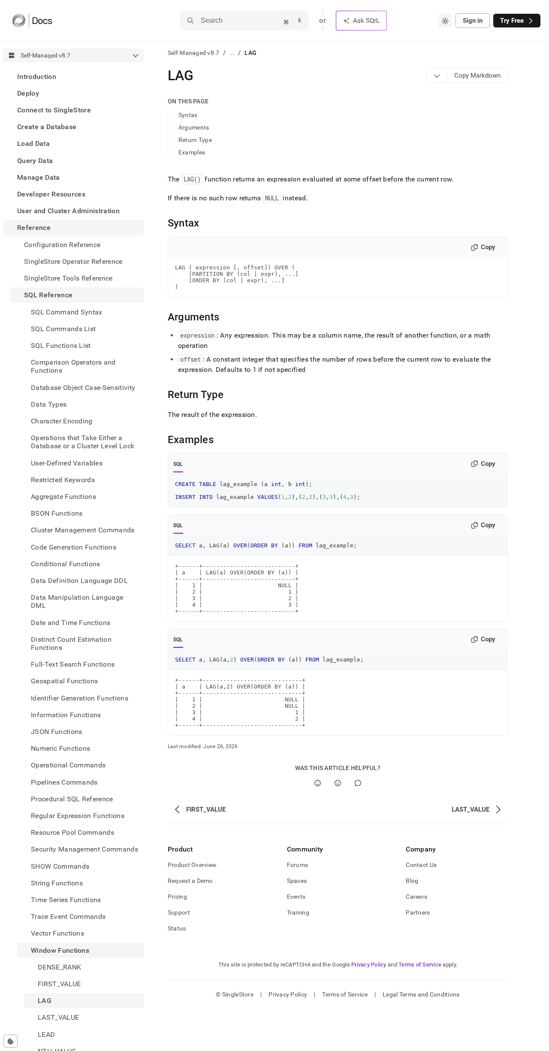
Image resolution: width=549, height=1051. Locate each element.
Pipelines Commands (64, 782)
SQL (178, 464)
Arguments (193, 127)
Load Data (33, 144)
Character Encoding (62, 421)
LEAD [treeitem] (46, 1034)
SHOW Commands (60, 866)
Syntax (188, 115)
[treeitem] (73, 76)
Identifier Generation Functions (79, 698)
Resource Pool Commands (72, 833)
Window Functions (60, 950)
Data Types (48, 404)
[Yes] (318, 783)
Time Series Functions (66, 900)
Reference (34, 228)
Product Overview (192, 864)
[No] (338, 783)
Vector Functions (57, 934)
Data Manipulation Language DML (77, 602)
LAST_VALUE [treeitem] (58, 1018)
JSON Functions (56, 732)
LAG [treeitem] (44, 1001)
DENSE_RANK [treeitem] (59, 967)
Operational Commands (68, 765)
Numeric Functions (60, 749)
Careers (416, 896)
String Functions (57, 883)
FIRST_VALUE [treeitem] (59, 984)
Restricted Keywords (63, 480)
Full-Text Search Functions (73, 665)
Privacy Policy (368, 964)
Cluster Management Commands (83, 530)
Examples (191, 152)
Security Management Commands (84, 850)
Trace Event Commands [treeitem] (68, 917)
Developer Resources (51, 194)
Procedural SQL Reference (72, 799)
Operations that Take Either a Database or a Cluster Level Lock (82, 442)
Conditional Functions (65, 564)
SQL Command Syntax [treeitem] (67, 312)
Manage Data (38, 177)
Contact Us (421, 864)
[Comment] (358, 783)
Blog (412, 880)
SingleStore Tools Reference (68, 278)
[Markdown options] (437, 75)
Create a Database (46, 127)
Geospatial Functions (64, 681)
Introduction (36, 76)
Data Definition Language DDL (79, 581)
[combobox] (445, 20)
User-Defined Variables (67, 463)
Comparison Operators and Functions (73, 366)
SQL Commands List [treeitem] (63, 329)
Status (177, 928)
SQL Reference (48, 295)
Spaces (297, 880)
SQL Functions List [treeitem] (61, 345)
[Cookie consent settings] (10, 1041)
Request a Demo (190, 880)
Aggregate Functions (63, 496)
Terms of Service (419, 964)
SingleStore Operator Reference (73, 261)
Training (298, 912)
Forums (297, 864)
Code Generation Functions (73, 547)
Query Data (35, 161)
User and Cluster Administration (68, 211)
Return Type (195, 139)
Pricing (177, 896)
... (232, 52)
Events (296, 896)
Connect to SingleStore (54, 110)
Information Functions (66, 715)
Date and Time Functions (70, 623)
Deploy (28, 93)
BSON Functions (56, 513)
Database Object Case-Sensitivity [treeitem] (83, 388)
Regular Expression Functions (77, 816)
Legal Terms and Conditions (421, 994)
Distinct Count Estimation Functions (71, 643)
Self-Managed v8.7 (194, 52)
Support (179, 912)
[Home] (32, 20)
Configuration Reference (62, 245)
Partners (418, 912)
